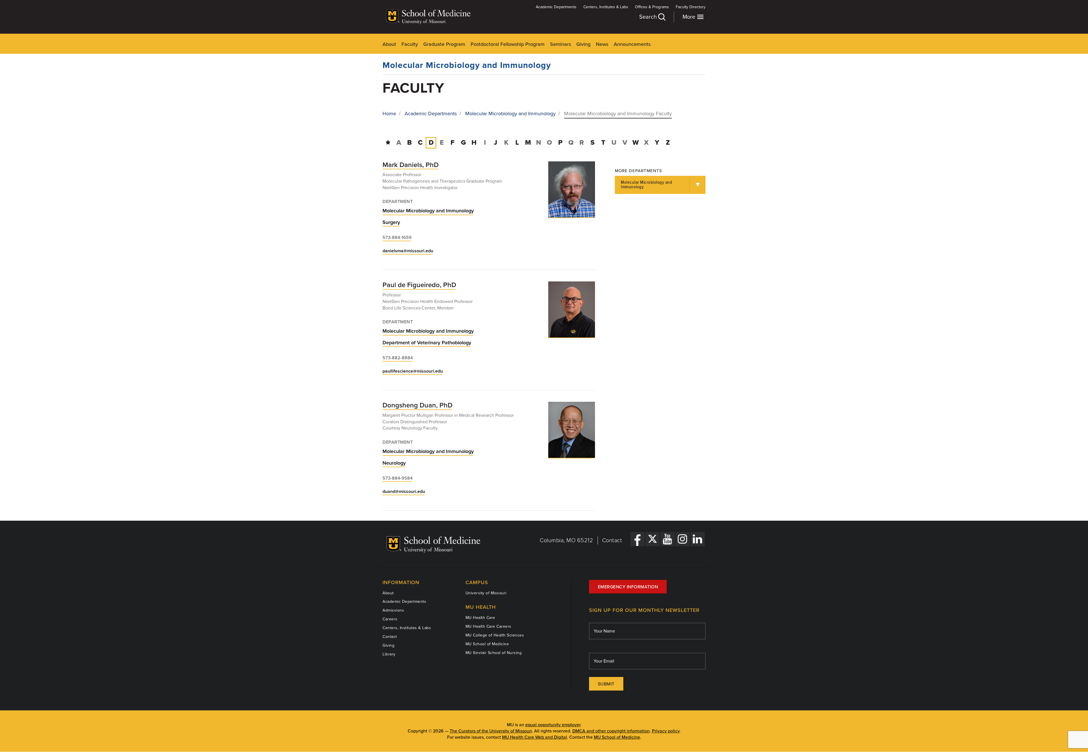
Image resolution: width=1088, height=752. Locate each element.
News (602, 44)
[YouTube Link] (667, 539)
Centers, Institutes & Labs (605, 7)
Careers (390, 619)
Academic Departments (556, 7)
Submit (606, 684)
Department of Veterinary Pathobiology (426, 342)
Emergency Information (628, 587)
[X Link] (652, 539)
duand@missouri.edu (403, 491)
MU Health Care (480, 617)
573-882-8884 (397, 358)
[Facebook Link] (637, 539)
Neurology (394, 463)
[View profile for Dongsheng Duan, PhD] (571, 430)
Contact (612, 540)
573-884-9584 (397, 478)
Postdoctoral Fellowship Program (508, 44)
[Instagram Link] (682, 539)
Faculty (409, 44)
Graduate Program (444, 44)
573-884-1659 (397, 237)
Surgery (391, 222)
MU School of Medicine (487, 644)
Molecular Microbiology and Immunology (466, 65)
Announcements (632, 44)
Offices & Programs (652, 7)
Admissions (393, 610)
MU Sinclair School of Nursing (494, 652)
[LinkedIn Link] (697, 539)
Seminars (560, 44)
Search (648, 17)
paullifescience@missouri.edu (412, 371)
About (389, 44)
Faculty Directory (691, 7)
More (690, 17)
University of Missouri (486, 593)
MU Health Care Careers (488, 626)
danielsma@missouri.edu (407, 251)
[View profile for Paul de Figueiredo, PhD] (571, 309)
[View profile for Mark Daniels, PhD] (571, 189)
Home (389, 113)
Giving (583, 44)
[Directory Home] (388, 142)
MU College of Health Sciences (495, 635)
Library (389, 654)
